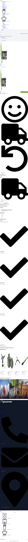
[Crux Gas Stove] (3, 361)
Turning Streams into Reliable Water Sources (14, 397)
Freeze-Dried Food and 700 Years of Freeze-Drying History (23, 397)
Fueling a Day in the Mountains (4, 397)
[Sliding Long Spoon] (25, 361)
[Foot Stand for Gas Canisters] (17, 361)
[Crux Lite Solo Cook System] (10, 361)
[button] (3, 374)
